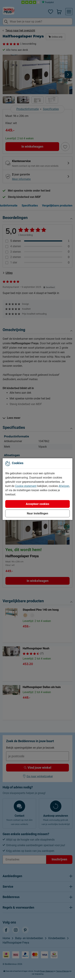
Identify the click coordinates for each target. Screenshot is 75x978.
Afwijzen (64, 486)
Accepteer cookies (37, 503)
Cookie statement (25, 486)
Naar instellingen (37, 513)
